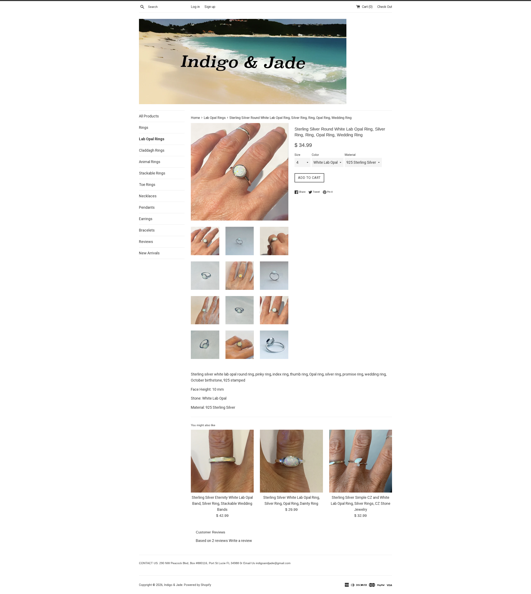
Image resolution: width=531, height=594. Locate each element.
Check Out (384, 7)
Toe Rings (147, 184)
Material (350, 155)
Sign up (210, 7)
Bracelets (147, 230)
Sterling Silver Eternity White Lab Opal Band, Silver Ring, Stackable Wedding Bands (222, 503)
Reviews (146, 241)
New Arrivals (149, 253)
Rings (143, 127)
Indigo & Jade (173, 585)
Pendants (147, 207)
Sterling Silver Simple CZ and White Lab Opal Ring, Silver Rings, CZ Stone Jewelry (360, 503)
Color (315, 155)
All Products (149, 116)
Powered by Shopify (197, 585)
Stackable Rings (152, 173)
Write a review (240, 540)
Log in (195, 7)
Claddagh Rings (151, 150)
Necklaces (148, 196)
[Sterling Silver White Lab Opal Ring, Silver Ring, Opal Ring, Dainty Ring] (291, 461)
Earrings (145, 219)
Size (297, 155)
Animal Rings (149, 162)
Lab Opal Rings (151, 139)
